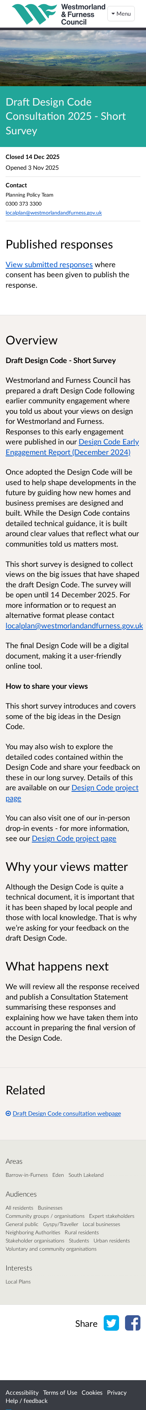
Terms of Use (60, 1392)
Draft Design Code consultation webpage (67, 1113)
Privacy (117, 1392)
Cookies (92, 1392)
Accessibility (22, 1392)
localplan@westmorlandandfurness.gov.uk (54, 212)
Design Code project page (74, 838)
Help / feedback (27, 1400)
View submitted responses (49, 264)
